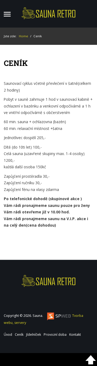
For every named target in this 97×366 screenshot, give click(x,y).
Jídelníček (33, 334)
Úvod (8, 334)
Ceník (19, 334)
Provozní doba (55, 334)
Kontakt (75, 334)
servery (20, 322)
